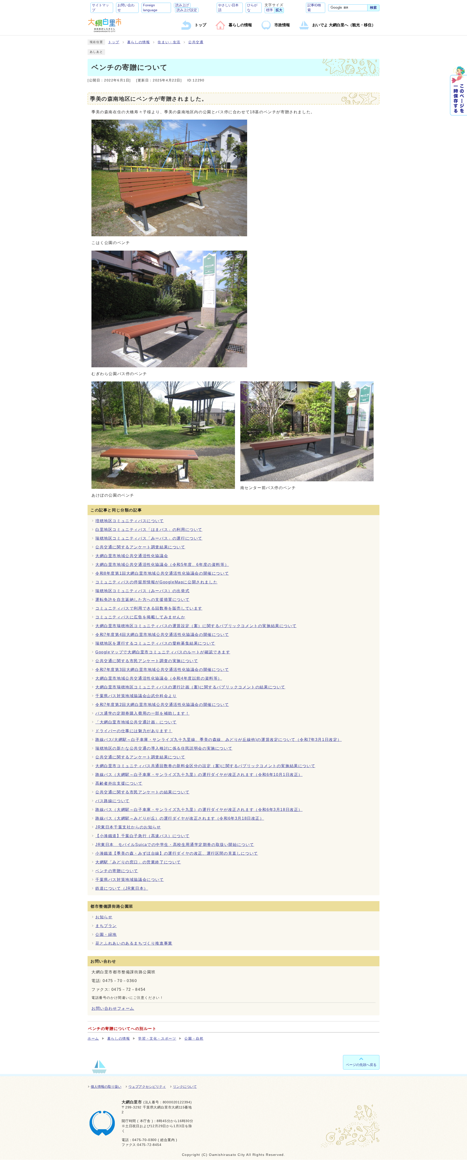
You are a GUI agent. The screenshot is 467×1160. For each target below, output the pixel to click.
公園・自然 (193, 1038)
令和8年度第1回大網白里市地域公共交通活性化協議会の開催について (162, 573)
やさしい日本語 (228, 7)
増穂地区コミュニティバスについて (129, 521)
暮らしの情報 (138, 42)
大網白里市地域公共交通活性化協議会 (131, 556)
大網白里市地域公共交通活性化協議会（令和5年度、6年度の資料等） (162, 564)
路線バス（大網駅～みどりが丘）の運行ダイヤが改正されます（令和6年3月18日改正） (179, 818)
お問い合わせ (126, 7)
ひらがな (252, 7)
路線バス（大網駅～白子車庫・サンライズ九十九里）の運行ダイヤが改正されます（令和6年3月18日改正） (199, 810)
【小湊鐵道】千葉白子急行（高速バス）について (142, 836)
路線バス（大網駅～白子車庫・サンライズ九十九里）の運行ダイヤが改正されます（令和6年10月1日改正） (199, 775)
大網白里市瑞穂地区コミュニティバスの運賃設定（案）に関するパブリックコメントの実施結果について (195, 626)
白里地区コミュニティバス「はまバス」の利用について (148, 529)
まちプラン (106, 926)
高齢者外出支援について (119, 783)
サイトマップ (100, 7)
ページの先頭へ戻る (361, 1065)
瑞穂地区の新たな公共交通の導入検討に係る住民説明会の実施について (163, 748)
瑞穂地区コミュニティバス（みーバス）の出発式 (142, 591)
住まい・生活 (169, 42)
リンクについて (185, 1087)
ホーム (93, 1038)
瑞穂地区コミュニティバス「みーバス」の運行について (148, 538)
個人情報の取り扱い (106, 1087)
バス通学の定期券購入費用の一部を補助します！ (142, 713)
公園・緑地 (106, 934)
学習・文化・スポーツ (157, 1038)
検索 (373, 7)
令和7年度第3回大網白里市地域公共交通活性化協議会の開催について (162, 670)
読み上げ (182, 5)
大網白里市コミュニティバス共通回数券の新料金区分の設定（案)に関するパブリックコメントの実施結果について (205, 766)
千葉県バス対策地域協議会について (129, 880)
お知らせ (103, 917)
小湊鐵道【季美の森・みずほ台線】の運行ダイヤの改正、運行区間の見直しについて (176, 853)
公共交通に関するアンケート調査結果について (140, 547)
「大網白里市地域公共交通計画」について (136, 722)
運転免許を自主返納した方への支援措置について (142, 600)
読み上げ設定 (187, 10)
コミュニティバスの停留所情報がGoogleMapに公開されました (156, 582)
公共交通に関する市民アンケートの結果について (142, 792)
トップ (113, 42)
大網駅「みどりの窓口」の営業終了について (138, 862)
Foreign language (150, 7)
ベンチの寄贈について (116, 871)
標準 (269, 10)
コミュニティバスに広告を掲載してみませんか (140, 617)
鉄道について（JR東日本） (121, 888)
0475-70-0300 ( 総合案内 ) (154, 1140)
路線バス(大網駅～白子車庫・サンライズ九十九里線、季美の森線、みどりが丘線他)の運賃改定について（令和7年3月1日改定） (218, 740)
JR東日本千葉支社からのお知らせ (128, 827)
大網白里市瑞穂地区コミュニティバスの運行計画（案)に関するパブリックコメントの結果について (190, 687)
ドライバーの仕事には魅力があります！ (133, 731)
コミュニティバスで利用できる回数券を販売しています (148, 608)
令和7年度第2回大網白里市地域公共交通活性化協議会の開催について (162, 705)
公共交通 (195, 42)
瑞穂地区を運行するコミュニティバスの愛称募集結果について (155, 643)
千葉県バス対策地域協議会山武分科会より (136, 696)
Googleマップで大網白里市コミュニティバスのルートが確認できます (162, 652)
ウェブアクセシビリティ (147, 1087)
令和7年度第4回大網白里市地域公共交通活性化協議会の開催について (162, 635)
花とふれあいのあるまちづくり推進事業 (133, 943)
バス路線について (112, 801)
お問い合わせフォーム (112, 1008)
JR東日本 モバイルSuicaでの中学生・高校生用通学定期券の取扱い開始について (174, 845)
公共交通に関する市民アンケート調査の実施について (146, 661)
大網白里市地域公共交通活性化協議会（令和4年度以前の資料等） (158, 678)
